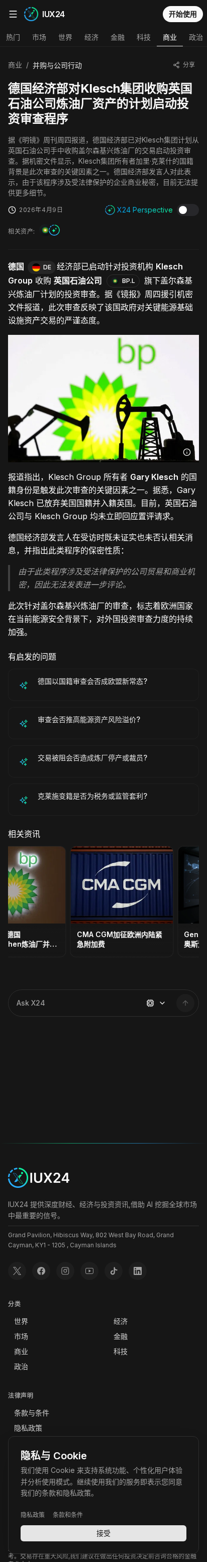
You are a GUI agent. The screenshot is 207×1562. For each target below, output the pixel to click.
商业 (170, 37)
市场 (39, 37)
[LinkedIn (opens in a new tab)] (138, 1271)
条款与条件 (31, 1412)
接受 (103, 1533)
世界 (65, 37)
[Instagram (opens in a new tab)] (65, 1271)
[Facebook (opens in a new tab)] (41, 1271)
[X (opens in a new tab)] (17, 1271)
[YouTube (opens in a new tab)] (89, 1271)
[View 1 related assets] (49, 231)
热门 (13, 37)
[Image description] (187, 452)
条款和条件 (68, 1515)
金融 (118, 37)
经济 (91, 37)
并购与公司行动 (57, 65)
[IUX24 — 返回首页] (38, 1178)
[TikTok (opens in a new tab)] (114, 1271)
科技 (144, 37)
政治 (21, 1366)
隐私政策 (28, 1428)
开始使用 (183, 14)
